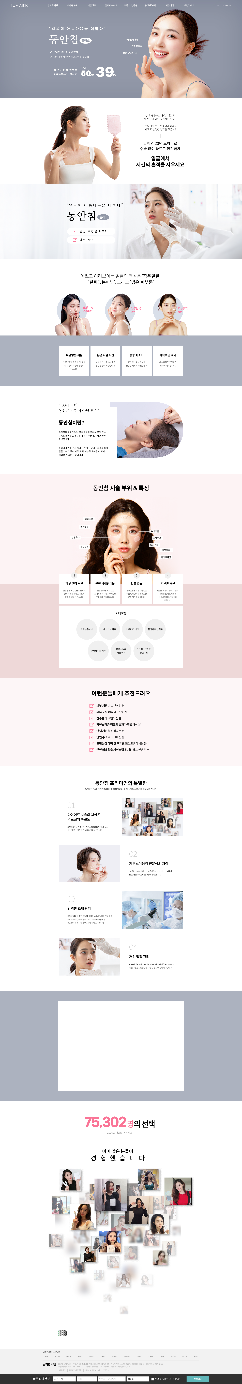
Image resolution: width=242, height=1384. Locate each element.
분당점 (103, 1356)
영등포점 (127, 1356)
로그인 (219, 5)
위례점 (139, 1356)
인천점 (161, 1356)
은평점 (150, 1356)
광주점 (57, 1356)
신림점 (114, 1356)
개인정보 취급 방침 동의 (163, 1379)
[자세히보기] (176, 1379)
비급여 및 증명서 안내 (92, 1370)
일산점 (173, 1356)
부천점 (91, 1356)
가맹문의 (106, 1370)
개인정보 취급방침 (74, 1370)
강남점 (45, 1356)
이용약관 (62, 1370)
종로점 (184, 1356)
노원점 (80, 1356)
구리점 (68, 1356)
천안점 (196, 1356)
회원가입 (227, 5)
